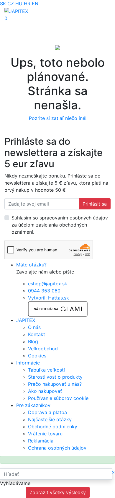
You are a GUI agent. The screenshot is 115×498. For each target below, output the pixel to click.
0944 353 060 (44, 291)
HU (18, 3)
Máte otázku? (31, 265)
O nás (34, 327)
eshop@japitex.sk (47, 284)
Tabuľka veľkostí (46, 370)
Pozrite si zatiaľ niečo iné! (57, 118)
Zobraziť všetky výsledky (57, 492)
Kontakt (36, 334)
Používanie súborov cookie (58, 398)
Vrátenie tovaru (45, 434)
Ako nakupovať (45, 391)
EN (35, 3)
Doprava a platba (47, 412)
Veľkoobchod (43, 348)
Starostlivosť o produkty (55, 377)
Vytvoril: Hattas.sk (48, 298)
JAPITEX (25, 320)
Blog (33, 341)
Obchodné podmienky (52, 426)
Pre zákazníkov (33, 405)
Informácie (28, 363)
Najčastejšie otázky (50, 419)
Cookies (37, 356)
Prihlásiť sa (95, 204)
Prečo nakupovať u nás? (55, 384)
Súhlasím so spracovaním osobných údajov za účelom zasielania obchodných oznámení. (60, 225)
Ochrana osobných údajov (57, 448)
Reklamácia (40, 441)
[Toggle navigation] (13, 25)
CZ (10, 3)
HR (27, 3)
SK (3, 3)
